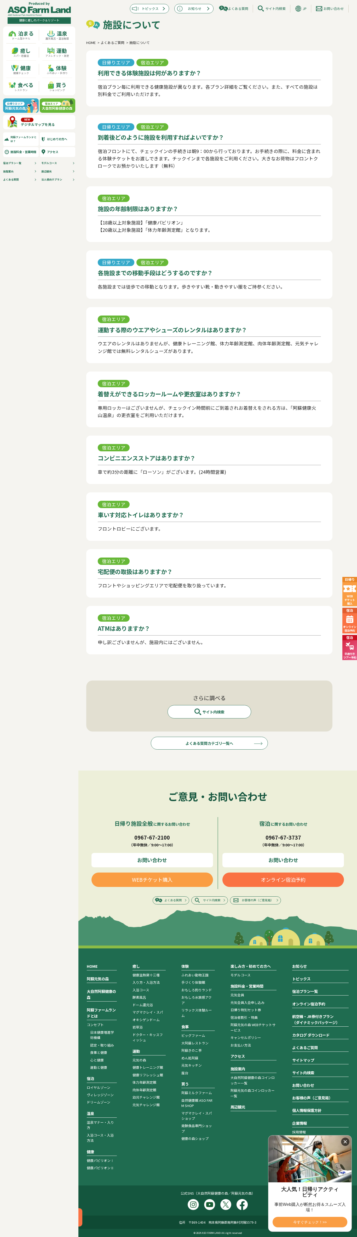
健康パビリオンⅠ (100, 1160)
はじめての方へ (57, 139)
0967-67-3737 (283, 837)
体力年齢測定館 (144, 1082)
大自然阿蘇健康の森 (101, 994)
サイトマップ (303, 1060)
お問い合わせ (334, 8)
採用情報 (299, 1131)
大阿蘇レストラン (195, 1043)
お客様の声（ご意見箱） (257, 900)
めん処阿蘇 (189, 1057)
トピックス (150, 8)
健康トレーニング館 (148, 1067)
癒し (136, 966)
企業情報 (299, 1123)
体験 (185, 966)
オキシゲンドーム (146, 1019)
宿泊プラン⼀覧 (12, 163)
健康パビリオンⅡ (100, 1167)
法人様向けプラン (51, 179)
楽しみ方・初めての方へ (251, 966)
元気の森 (139, 1060)
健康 (90, 1151)
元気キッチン (191, 1065)
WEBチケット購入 (152, 879)
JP (305, 8)
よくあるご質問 (305, 1047)
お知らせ (194, 8)
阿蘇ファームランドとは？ (23, 139)
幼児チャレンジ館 (146, 1097)
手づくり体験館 (193, 982)
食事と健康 (98, 1052)
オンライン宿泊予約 (283, 879)
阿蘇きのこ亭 (191, 1050)
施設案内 (8, 171)
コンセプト (95, 1024)
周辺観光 (46, 171)
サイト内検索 (275, 8)
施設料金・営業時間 (23, 152)
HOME (92, 966)
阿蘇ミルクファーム (196, 1092)
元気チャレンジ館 (146, 1104)
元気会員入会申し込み (247, 1002)
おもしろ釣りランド (196, 989)
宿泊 (90, 1078)
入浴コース (141, 989)
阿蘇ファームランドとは (101, 1013)
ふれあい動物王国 (195, 974)
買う (185, 1084)
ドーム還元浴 (143, 1004)
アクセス (52, 152)
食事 (185, 1026)
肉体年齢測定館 (144, 1089)
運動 (136, 1051)
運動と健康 (98, 1067)
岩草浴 (138, 1027)
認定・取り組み (102, 1045)
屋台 (184, 1072)
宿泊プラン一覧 (305, 991)
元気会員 (237, 994)
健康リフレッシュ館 (148, 1074)
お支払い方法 (241, 1045)
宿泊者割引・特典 (244, 1017)
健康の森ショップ (195, 1138)
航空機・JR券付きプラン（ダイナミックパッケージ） (315, 1019)
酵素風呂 (139, 997)
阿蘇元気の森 (98, 978)
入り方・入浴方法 (146, 982)
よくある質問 (11, 179)
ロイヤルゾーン (98, 1087)
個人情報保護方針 (306, 1110)
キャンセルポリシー (246, 1037)
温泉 (90, 1113)
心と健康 (97, 1060)
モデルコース (49, 163)
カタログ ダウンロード (311, 1035)
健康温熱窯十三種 (146, 974)
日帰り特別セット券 (246, 1009)
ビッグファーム (193, 1035)
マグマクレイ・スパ (148, 1012)
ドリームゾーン (98, 1102)
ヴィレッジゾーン (100, 1094)
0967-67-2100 (152, 837)
